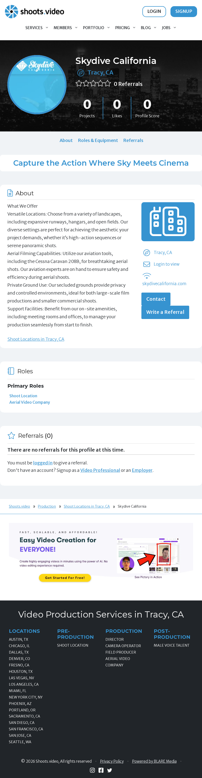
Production (47, 506)
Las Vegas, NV (21, 678)
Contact (156, 299)
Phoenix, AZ (20, 703)
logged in (43, 463)
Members (63, 27)
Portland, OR (22, 710)
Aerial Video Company (29, 402)
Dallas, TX (19, 652)
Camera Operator (123, 646)
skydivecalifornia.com (164, 283)
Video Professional (100, 470)
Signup (183, 11)
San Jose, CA (20, 735)
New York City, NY (26, 697)
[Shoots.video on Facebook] (101, 770)
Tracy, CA (100, 72)
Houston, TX (21, 671)
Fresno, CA (19, 665)
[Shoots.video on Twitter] (109, 770)
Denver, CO (19, 659)
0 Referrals (128, 84)
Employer (142, 470)
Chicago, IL (19, 646)
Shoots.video (19, 506)
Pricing (122, 27)
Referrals (133, 140)
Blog (146, 27)
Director (114, 639)
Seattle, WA (20, 742)
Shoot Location (23, 395)
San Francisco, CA (26, 729)
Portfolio (93, 27)
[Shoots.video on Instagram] (92, 770)
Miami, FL (17, 691)
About (66, 140)
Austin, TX (18, 639)
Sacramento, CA (24, 716)
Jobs (166, 27)
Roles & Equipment (98, 140)
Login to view (166, 264)
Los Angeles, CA (24, 684)
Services (34, 27)
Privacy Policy (112, 761)
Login (154, 11)
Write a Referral (165, 312)
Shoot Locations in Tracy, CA (35, 339)
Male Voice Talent (171, 645)
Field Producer (120, 652)
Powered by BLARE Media (154, 761)
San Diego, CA (21, 722)
